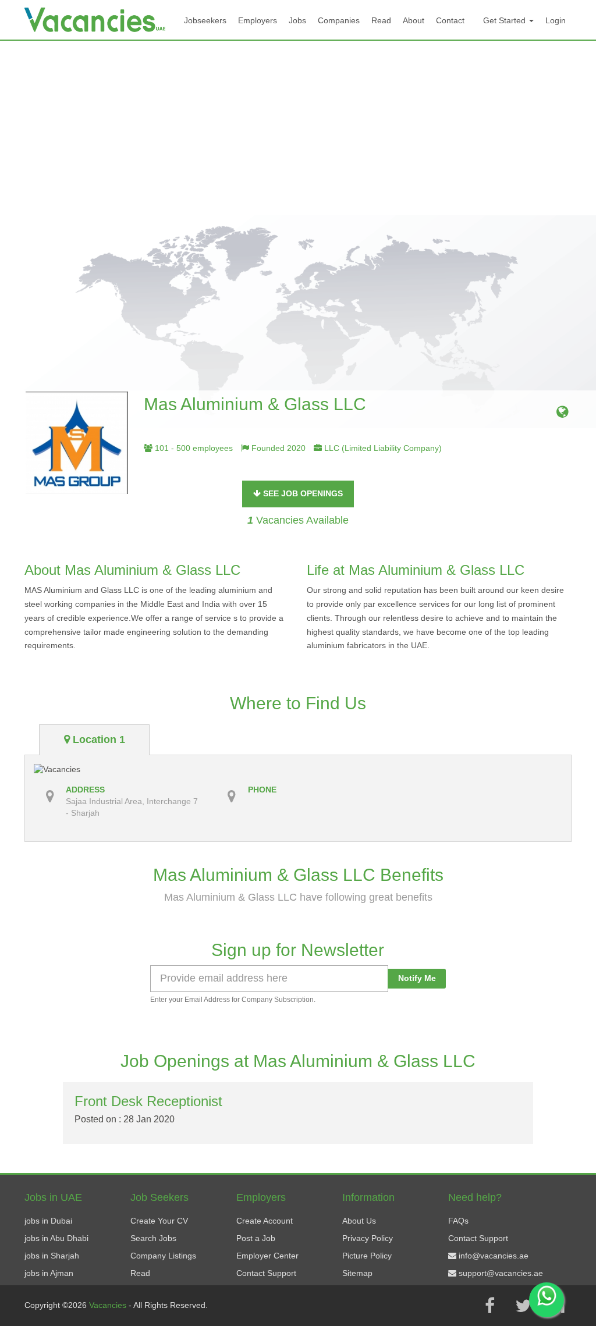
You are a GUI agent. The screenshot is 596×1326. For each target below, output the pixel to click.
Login (555, 20)
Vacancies (109, 1305)
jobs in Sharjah (51, 1255)
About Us (359, 1220)
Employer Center (267, 1255)
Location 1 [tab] (97, 739)
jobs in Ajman (48, 1273)
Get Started (505, 20)
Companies (339, 20)
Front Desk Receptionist (148, 1101)
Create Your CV (159, 1220)
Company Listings (163, 1255)
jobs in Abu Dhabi (56, 1238)
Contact (450, 20)
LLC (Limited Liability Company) (382, 448)
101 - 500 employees (192, 448)
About (413, 20)
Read (381, 20)
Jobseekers (205, 20)
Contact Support (266, 1273)
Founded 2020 (277, 448)
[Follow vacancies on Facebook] (489, 1305)
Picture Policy (367, 1255)
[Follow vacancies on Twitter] (523, 1305)
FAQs (458, 1220)
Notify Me (417, 978)
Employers (257, 20)
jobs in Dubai (48, 1220)
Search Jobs (153, 1238)
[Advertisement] (298, 128)
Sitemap (357, 1273)
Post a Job (255, 1238)
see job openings (302, 493)
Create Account (264, 1220)
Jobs (297, 20)
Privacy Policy (367, 1238)
